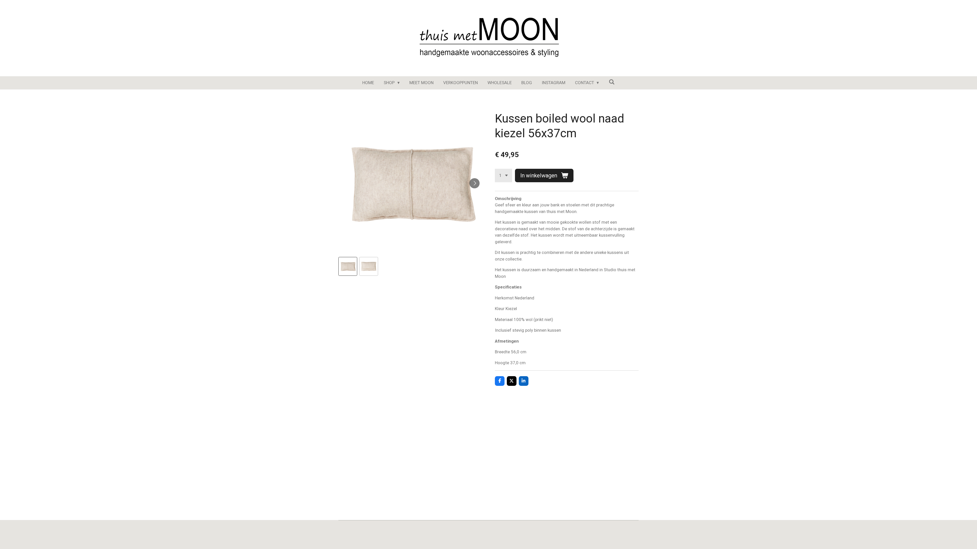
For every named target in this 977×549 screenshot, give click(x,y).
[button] (347, 266)
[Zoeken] (611, 82)
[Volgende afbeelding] (474, 183)
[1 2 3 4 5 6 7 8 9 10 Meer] (503, 175)
